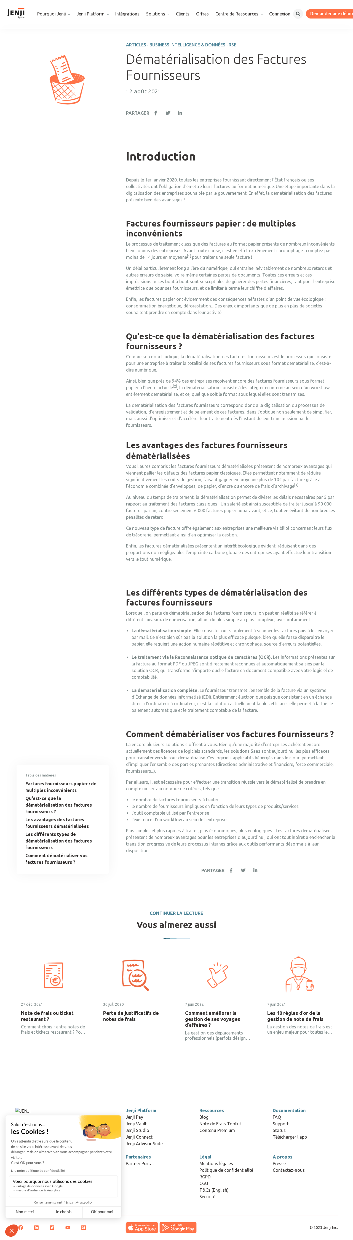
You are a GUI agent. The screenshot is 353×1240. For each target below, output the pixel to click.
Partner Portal (140, 1163)
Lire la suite (33, 1049)
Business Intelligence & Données (187, 44)
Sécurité (207, 1196)
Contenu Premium (217, 1130)
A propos (282, 1156)
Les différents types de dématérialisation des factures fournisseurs (58, 841)
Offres (202, 13)
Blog (203, 1117)
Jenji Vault (136, 1123)
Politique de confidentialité (226, 1170)
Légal (205, 1156)
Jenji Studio (137, 1130)
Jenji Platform (91, 13)
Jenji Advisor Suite (144, 1143)
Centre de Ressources (236, 13)
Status (279, 1130)
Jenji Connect (139, 1136)
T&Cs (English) (214, 1190)
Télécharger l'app (290, 1136)
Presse (279, 1163)
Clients (182, 13)
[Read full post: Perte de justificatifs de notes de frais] (136, 975)
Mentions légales (216, 1163)
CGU (203, 1183)
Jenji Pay (134, 1117)
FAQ (277, 1117)
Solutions (155, 13)
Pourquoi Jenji (51, 13)
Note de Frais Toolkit (220, 1123)
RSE (232, 44)
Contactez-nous (289, 1170)
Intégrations (127, 13)
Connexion (279, 13)
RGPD (205, 1176)
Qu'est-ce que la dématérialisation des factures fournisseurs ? (58, 805)
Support (281, 1123)
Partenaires (138, 1156)
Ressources (211, 1110)
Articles (136, 44)
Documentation (289, 1110)
